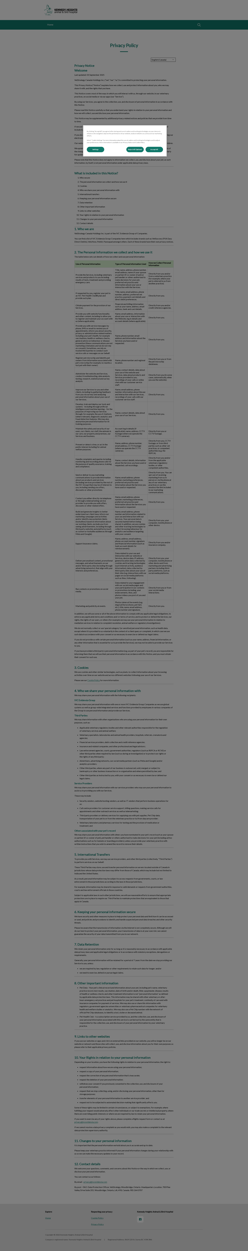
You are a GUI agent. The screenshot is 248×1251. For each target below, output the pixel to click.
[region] (125, 140)
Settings (95, 149)
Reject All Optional (135, 149)
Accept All (154, 149)
